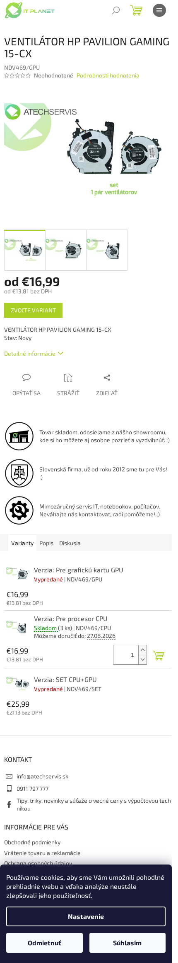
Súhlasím (127, 943)
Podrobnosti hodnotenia (108, 75)
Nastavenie (86, 916)
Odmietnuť (44, 943)
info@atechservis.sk (42, 776)
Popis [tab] (46, 542)
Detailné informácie (29, 353)
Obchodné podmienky (32, 842)
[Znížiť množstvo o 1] (142, 659)
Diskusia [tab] (70, 542)
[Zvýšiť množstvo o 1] (142, 650)
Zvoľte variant (33, 310)
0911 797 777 (32, 788)
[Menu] (159, 10)
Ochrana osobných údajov (38, 863)
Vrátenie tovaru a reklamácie (42, 852)
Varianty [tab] (22, 542)
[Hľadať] (116, 10)
